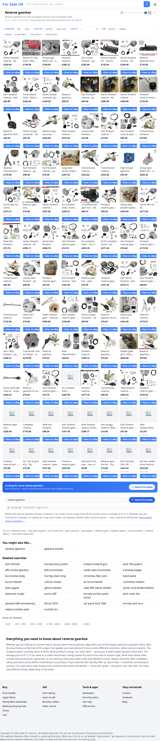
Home (7, 20)
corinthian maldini (133, 582)
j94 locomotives (53, 570)
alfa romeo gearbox (17, 570)
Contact (126, 692)
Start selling (48, 692)
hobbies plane (118, 530)
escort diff (50, 593)
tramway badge (132, 570)
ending (122, 29)
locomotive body (15, 576)
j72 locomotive (135, 530)
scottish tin (51, 609)
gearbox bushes (53, 548)
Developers (88, 692)
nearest (111, 29)
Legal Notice (8, 697)
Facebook (127, 697)
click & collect (51, 34)
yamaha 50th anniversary (20, 603)
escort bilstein (13, 582)
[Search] (147, 4)
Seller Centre (49, 706)
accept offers (20, 34)
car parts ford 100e (95, 603)
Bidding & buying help (14, 706)
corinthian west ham (22, 533)
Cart (4, 714)
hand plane (129, 576)
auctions (48, 29)
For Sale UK (12, 4)
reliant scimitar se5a (17, 609)
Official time (88, 706)
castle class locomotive (97, 570)
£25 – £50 (20, 623)
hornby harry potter (56, 564)
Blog (124, 701)
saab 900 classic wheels (97, 588)
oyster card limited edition (138, 588)
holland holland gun (95, 564)
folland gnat (101, 530)
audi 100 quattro (132, 564)
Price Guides (9, 692)
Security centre (90, 697)
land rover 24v (131, 593)
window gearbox (15, 548)
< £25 (7, 623)
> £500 (85, 623)
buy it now (61, 29)
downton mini (18, 530)
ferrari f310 (51, 603)
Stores (5, 710)
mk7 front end (55, 530)
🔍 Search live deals (141, 499)
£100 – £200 (53, 623)
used (27, 29)
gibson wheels (52, 588)
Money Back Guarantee (14, 701)
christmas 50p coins (95, 576)
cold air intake (52, 582)
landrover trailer (15, 593)
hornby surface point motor (96, 595)
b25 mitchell (12, 564)
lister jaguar (12, 588)
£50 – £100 (36, 623)
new (18, 29)
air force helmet (93, 582)
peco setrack (71, 530)
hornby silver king (55, 576)
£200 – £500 (71, 623)
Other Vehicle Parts (20, 20)
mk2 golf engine (36, 530)
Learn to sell (48, 697)
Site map (87, 701)
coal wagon (87, 530)
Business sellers (50, 701)
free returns (36, 34)
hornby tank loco (133, 603)
